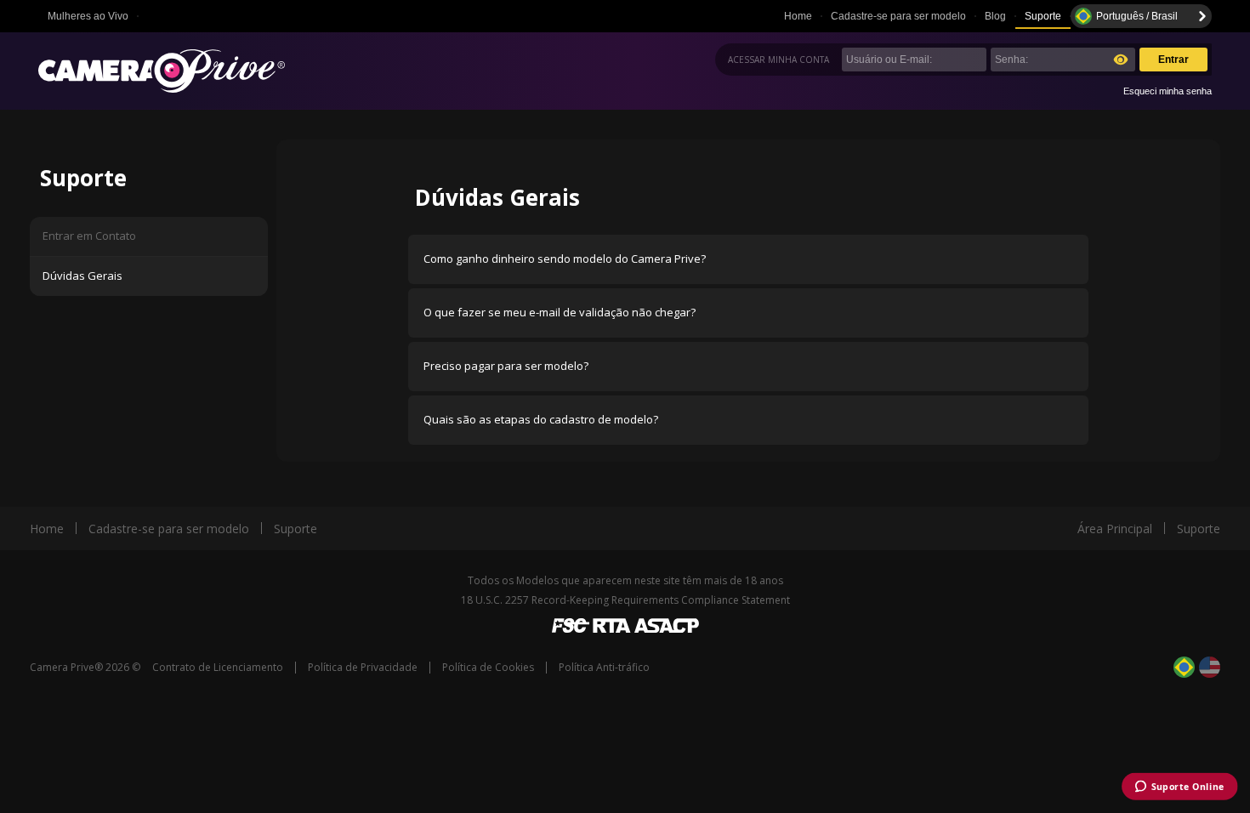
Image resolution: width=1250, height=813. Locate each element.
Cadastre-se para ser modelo (898, 16)
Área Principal (1114, 528)
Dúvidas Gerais (82, 275)
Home (798, 16)
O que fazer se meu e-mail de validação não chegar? (559, 312)
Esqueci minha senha (1167, 91)
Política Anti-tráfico (604, 667)
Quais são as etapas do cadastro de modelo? (540, 419)
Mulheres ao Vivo (88, 16)
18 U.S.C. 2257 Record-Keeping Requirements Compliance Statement (625, 600)
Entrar (1173, 59)
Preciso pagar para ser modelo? (505, 365)
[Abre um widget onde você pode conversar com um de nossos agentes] (1179, 788)
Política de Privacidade (363, 667)
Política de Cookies (488, 667)
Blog (995, 16)
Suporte (1043, 16)
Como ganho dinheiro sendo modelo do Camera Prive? (564, 258)
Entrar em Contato (89, 235)
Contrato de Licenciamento (217, 667)
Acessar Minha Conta (778, 59)
